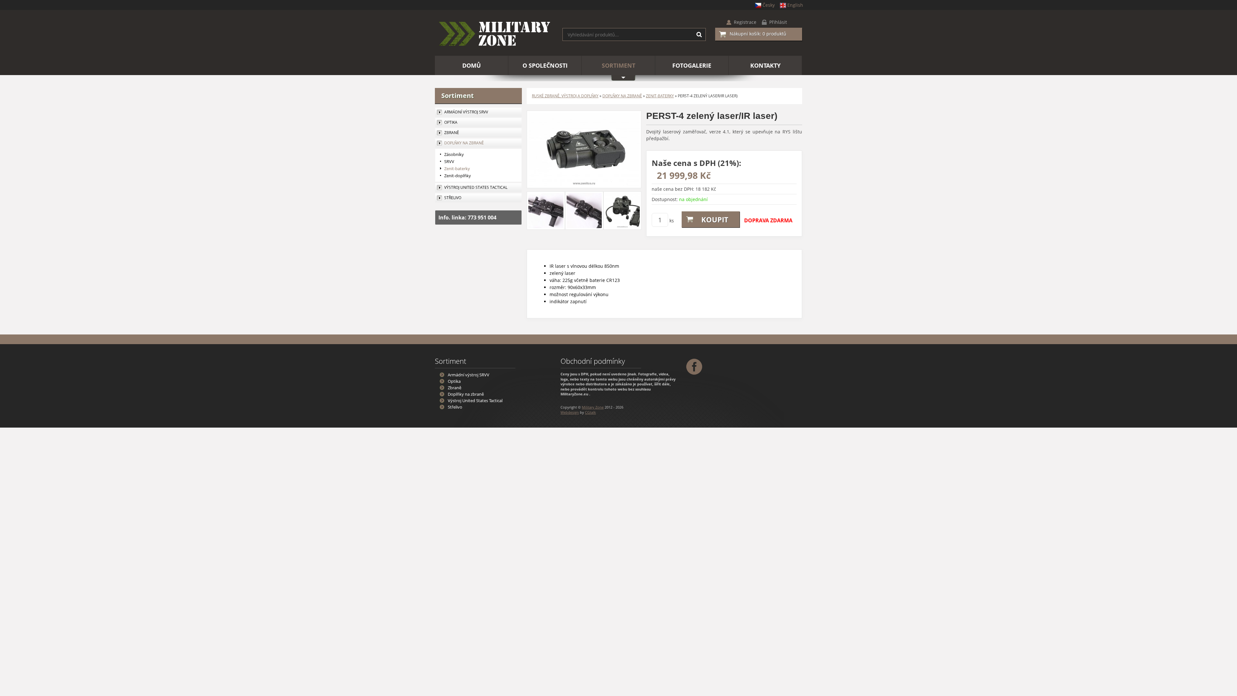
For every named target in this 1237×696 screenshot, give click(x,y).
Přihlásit (778, 22)
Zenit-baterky (660, 96)
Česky (768, 5)
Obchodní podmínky (593, 361)
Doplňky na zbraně (622, 96)
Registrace (745, 22)
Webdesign (570, 412)
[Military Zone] (493, 34)
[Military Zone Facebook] (695, 366)
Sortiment (457, 95)
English (795, 5)
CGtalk (590, 412)
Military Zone (593, 407)
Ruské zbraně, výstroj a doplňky (565, 96)
